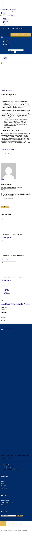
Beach (6, 149)
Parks (9, 149)
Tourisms (13, 149)
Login (2, 12)
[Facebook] (22, 31)
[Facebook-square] (12, 524)
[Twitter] (18, 31)
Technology (9, 90)
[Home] (3, 37)
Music (5, 58)
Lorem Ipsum (6, 237)
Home (5, 57)
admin (3, 89)
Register (3, 13)
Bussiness (6, 289)
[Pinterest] (28, 31)
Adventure (3, 304)
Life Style (6, 290)
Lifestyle (14, 304)
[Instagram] (25, 31)
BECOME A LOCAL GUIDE (8, 9)
